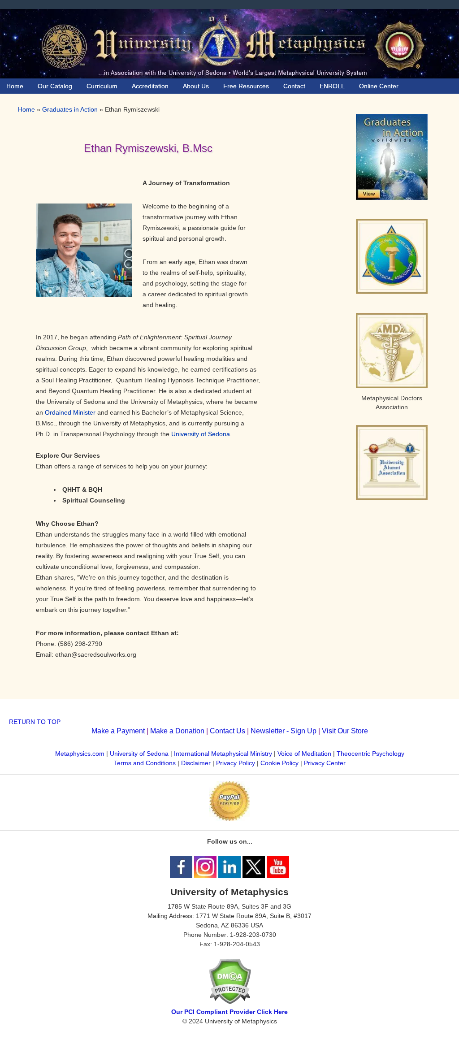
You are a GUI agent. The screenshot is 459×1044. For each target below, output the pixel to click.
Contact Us (227, 731)
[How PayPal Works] (229, 819)
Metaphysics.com (80, 753)
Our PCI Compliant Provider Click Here (229, 1011)
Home (26, 109)
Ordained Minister (70, 412)
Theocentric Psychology (370, 753)
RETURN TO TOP (35, 721)
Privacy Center (325, 763)
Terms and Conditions (145, 763)
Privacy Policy (235, 763)
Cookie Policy (279, 763)
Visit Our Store (345, 731)
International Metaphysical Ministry (223, 753)
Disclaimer (196, 763)
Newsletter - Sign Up (283, 731)
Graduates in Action (70, 109)
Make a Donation (177, 731)
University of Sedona (200, 434)
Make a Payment (118, 731)
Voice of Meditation (304, 753)
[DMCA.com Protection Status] (229, 1002)
